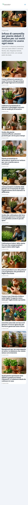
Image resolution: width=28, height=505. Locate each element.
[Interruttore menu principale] (25, 4)
